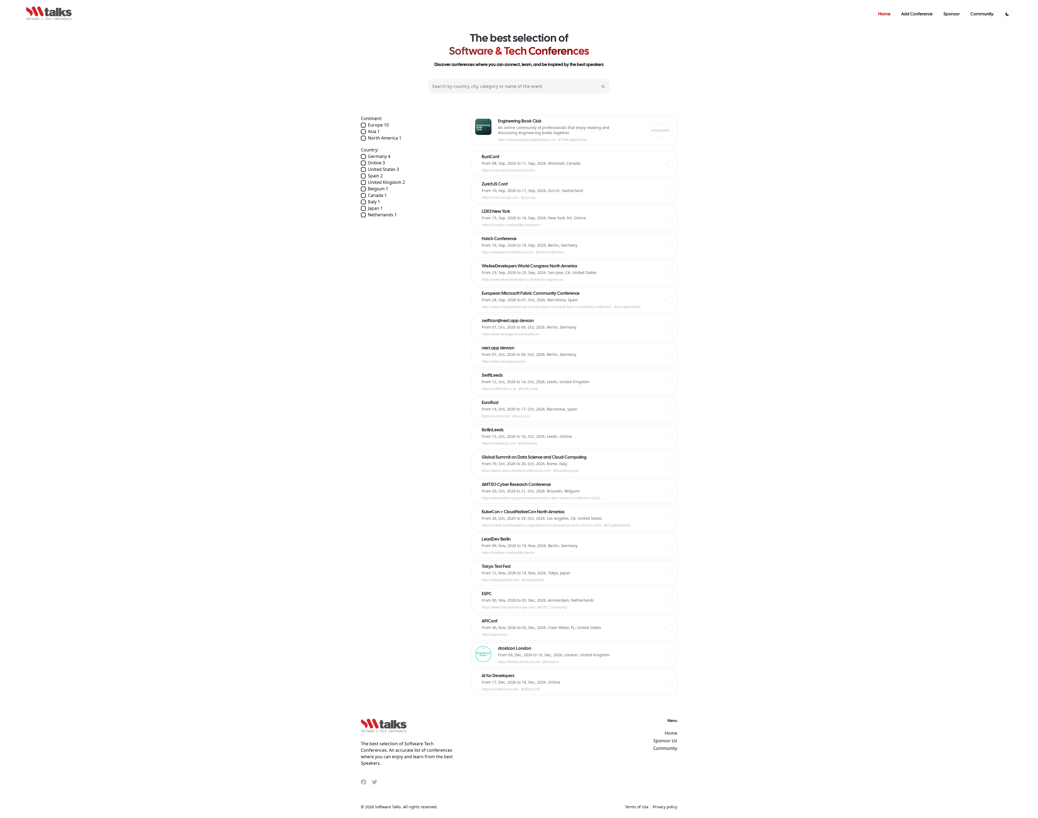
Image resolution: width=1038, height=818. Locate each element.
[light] (1007, 14)
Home (671, 733)
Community (665, 748)
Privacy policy (665, 806)
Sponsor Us (665, 741)
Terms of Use (636, 806)
